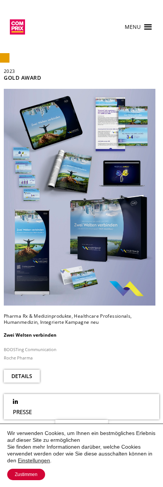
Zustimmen (26, 474)
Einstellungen (34, 460)
